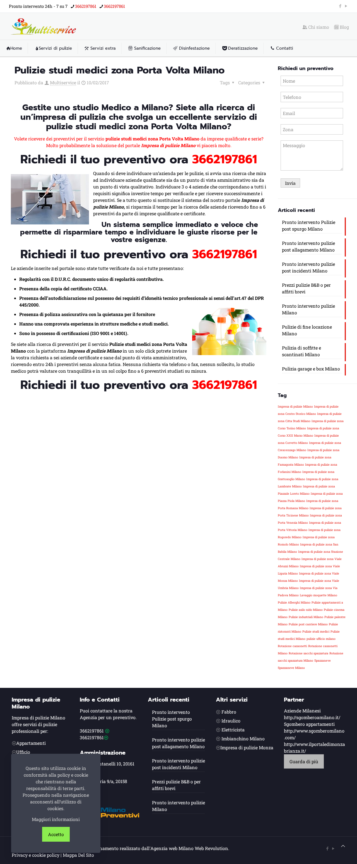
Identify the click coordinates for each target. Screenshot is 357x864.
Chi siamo (318, 27)
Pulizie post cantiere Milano (308, 624)
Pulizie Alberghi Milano (294, 602)
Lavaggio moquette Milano (318, 595)
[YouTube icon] (346, 6)
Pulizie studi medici (315, 631)
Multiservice (63, 82)
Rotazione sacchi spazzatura (308, 653)
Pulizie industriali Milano (306, 617)
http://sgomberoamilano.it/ (312, 717)
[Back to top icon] (343, 846)
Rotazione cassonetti (292, 646)
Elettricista (233, 730)
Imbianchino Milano (243, 738)
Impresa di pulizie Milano (295, 406)
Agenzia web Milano (172, 848)
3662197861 (85, 6)
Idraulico (230, 721)
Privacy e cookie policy (35, 855)
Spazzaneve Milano (291, 668)
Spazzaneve (322, 660)
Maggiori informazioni (56, 819)
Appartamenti (31, 743)
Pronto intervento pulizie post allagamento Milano (308, 246)
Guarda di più (304, 761)
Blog (344, 27)
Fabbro (228, 712)
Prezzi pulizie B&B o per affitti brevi (306, 288)
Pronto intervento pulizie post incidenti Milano (308, 267)
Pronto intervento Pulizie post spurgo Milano (308, 225)
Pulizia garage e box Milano (311, 369)
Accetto (56, 834)
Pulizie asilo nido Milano (306, 610)
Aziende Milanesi (302, 711)
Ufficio (23, 752)
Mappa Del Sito (78, 855)
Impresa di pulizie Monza (246, 747)
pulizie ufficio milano (321, 639)
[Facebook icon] (340, 6)
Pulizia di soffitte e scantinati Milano (301, 351)
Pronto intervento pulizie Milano (308, 309)
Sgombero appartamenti (309, 724)
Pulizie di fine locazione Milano (307, 330)
